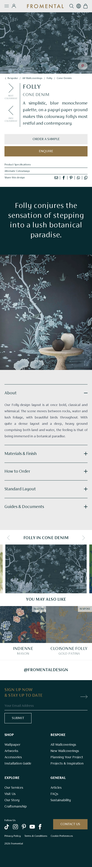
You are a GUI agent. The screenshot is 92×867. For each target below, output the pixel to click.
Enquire (46, 151)
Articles (56, 788)
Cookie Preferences (62, 835)
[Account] (14, 6)
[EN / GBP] (78, 6)
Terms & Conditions (35, 835)
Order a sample (46, 139)
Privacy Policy (12, 835)
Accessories (13, 757)
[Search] (71, 6)
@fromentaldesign (46, 670)
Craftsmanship (15, 806)
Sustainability (60, 800)
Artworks (11, 751)
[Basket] (85, 6)
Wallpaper (12, 745)
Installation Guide (17, 763)
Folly (49, 78)
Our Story (11, 800)
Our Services (13, 788)
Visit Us (10, 794)
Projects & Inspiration (67, 763)
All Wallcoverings (63, 745)
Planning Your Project (66, 757)
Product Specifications (17, 164)
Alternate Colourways (17, 171)
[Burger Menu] (6, 6)
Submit (18, 718)
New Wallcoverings (64, 751)
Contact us (70, 824)
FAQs (54, 794)
